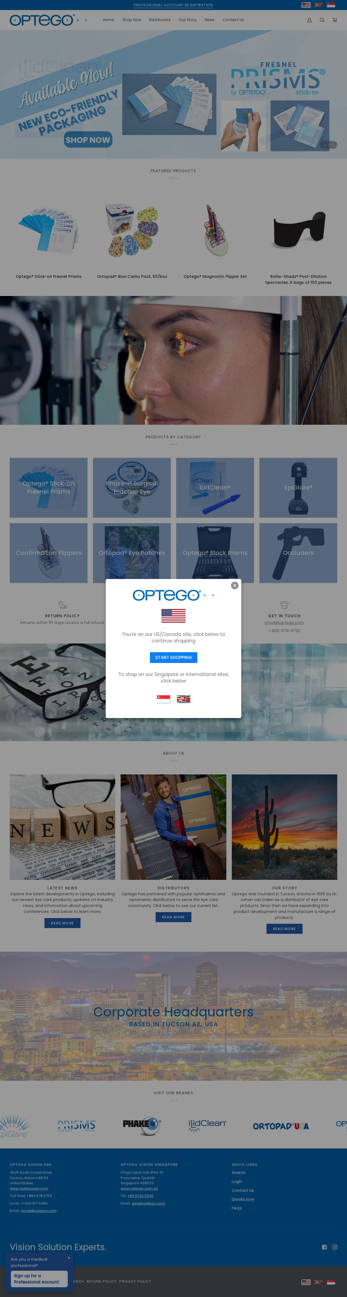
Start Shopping (173, 657)
